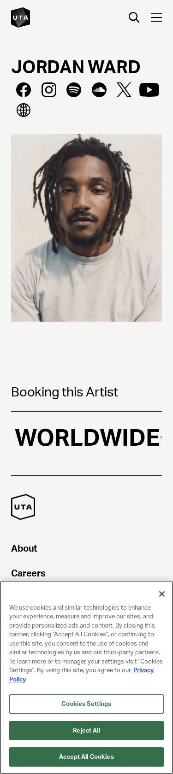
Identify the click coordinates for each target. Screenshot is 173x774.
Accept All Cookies (86, 756)
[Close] (162, 594)
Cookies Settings (86, 703)
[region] (86, 677)
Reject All (86, 730)
